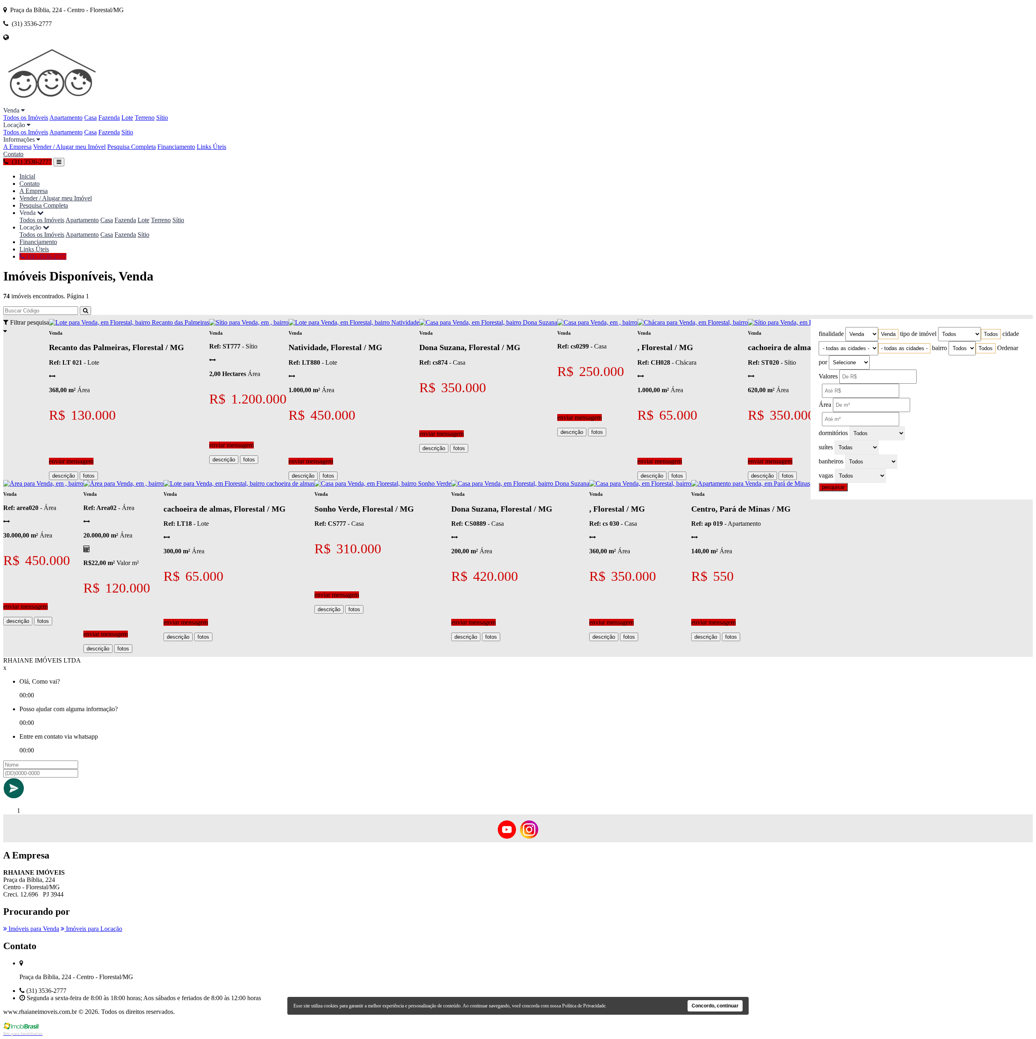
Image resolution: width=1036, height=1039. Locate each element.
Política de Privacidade (583, 1006)
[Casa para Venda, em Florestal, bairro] (640, 483)
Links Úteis (211, 146)
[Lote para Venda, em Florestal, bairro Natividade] (354, 322)
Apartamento (66, 117)
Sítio (162, 117)
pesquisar (833, 487)
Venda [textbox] (888, 334)
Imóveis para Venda (33, 928)
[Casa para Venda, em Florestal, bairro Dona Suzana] (488, 322)
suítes (826, 447)
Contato (13, 154)
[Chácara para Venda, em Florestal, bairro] (692, 322)
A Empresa (17, 146)
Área (825, 404)
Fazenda (109, 117)
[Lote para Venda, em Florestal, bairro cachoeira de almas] (238, 483)
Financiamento (176, 146)
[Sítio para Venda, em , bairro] (249, 322)
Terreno (145, 117)
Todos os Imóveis (25, 117)
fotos (89, 476)
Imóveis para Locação (93, 928)
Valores (828, 376)
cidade (1010, 333)
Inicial (27, 176)
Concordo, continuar (715, 1006)
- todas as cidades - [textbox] (904, 348)
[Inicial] (52, 103)
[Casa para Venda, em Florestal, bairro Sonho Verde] (382, 483)
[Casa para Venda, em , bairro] (597, 322)
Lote (127, 117)
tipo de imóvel (918, 333)
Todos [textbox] (991, 334)
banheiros (831, 461)
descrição (63, 476)
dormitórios (833, 432)
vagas (826, 475)
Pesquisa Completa (131, 146)
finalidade (831, 333)
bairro (939, 347)
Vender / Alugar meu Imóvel (69, 146)
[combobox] (888, 334)
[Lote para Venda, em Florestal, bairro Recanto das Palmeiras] (129, 322)
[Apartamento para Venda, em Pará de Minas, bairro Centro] (769, 483)
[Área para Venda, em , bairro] (43, 483)
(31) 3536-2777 (45, 256)
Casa (90, 117)
